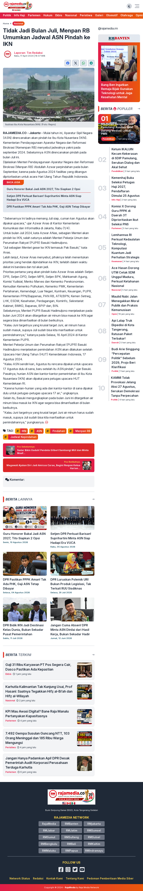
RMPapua (71, 850)
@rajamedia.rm (108, 28)
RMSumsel (94, 830)
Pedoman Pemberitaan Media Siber (110, 878)
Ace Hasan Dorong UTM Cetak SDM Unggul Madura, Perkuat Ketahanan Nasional (125, 277)
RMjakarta (94, 823)
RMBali (71, 843)
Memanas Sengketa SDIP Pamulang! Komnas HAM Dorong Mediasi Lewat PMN (117, 129)
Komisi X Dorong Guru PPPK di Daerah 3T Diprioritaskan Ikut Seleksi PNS (125, 215)
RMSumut (49, 837)
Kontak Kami (54, 878)
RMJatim (71, 830)
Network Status (19, 878)
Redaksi (38, 878)
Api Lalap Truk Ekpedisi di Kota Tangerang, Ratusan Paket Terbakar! (123, 329)
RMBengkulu (49, 843)
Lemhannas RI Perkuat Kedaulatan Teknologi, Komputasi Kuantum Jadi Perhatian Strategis (126, 246)
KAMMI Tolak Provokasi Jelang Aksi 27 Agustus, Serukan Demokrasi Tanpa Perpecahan (125, 386)
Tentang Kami (75, 878)
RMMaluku (49, 850)
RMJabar (49, 830)
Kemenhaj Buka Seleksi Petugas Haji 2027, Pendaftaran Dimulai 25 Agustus (126, 187)
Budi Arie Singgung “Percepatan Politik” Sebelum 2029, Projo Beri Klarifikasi (125, 358)
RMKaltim (94, 843)
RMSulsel (94, 837)
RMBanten (71, 823)
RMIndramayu (94, 850)
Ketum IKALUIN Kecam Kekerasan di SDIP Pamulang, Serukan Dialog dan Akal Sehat (126, 158)
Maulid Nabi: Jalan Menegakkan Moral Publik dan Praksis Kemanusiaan (125, 303)
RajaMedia (49, 823)
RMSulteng (71, 837)
